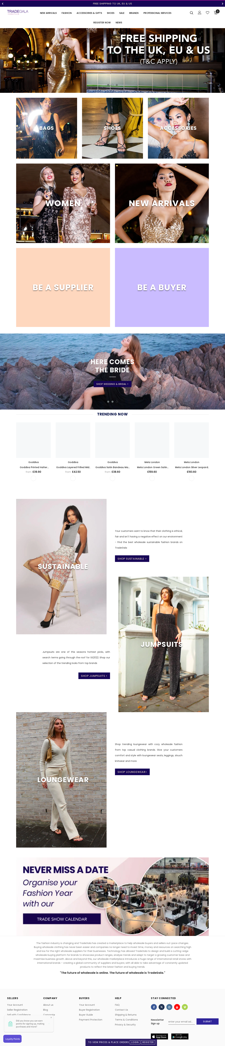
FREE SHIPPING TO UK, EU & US (112, 3)
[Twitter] (162, 1007)
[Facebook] (154, 1007)
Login (135, 1042)
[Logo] (17, 12)
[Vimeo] (185, 1007)
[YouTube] (177, 1007)
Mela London (152, 462)
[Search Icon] (191, 12)
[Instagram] (169, 1007)
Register (148, 1042)
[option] (112, 3)
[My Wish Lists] (207, 12)
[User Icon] (199, 12)
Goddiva (33, 462)
